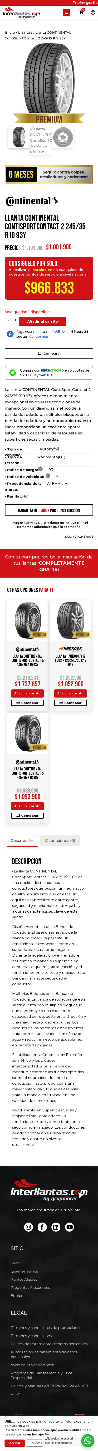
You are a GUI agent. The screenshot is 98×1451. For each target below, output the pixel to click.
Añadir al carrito (42, 321)
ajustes (44, 1434)
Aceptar (14, 1443)
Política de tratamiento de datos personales (49, 1344)
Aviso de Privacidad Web (32, 1365)
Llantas (25, 32)
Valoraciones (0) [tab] (60, 840)
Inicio (10, 32)
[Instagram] (28, 1227)
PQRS (16, 1394)
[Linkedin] (55, 1227)
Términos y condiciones (31, 1335)
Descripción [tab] (21, 840)
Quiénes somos (24, 1271)
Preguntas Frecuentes (30, 1287)
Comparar (52, 353)
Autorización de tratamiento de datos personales (44, 1354)
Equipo (17, 1295)
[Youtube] (69, 1227)
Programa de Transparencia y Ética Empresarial (41, 1375)
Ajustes (37, 1443)
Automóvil (49, 449)
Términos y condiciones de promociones (46, 1327)
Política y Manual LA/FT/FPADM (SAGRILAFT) (50, 1386)
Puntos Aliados (24, 1279)
